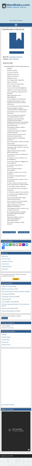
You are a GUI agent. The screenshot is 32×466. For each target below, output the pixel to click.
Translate (11, 327)
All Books (4, 334)
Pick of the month (6, 258)
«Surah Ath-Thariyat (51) (9, 232)
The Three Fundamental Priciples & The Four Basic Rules (15, 304)
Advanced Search (6, 344)
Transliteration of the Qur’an (8, 296)
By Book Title (5, 342)
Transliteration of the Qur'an (15, 57)
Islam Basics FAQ (6, 294)
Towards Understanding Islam (9, 311)
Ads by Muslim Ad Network (16, 20)
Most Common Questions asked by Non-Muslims (13, 291)
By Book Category (6, 337)
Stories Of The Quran (7, 286)
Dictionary (4, 299)
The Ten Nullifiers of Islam (8, 301)
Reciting (11, 59)
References (16, 59)
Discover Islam (5, 264)
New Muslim (5, 269)
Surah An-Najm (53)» (24, 232)
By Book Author (5, 339)
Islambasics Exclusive (7, 261)
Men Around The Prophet (8, 308)
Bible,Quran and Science (8, 289)
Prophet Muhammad (6, 266)
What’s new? (5, 256)
